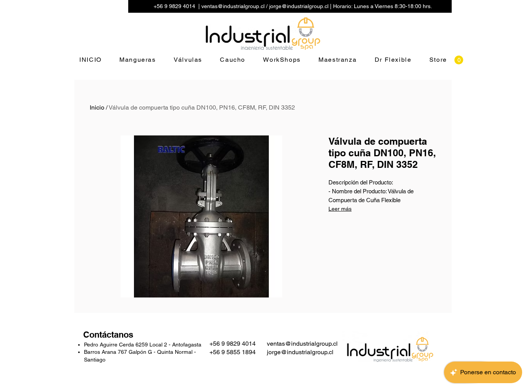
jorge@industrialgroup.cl (298, 6)
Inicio (97, 107)
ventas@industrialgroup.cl (233, 6)
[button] (458, 60)
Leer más (340, 209)
